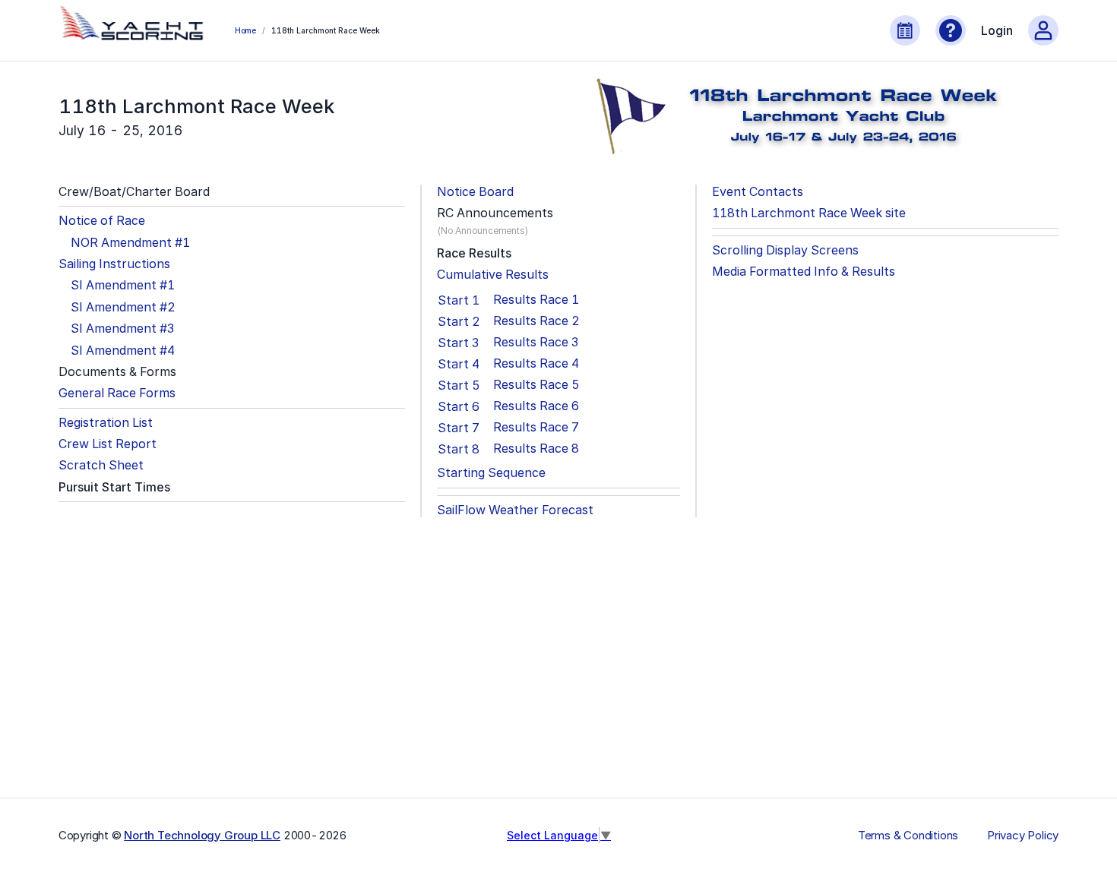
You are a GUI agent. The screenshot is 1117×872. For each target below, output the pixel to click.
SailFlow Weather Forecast (515, 510)
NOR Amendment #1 (130, 242)
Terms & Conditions (908, 835)
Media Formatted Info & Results (803, 271)
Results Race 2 (536, 321)
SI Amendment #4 (123, 350)
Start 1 (458, 300)
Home (245, 30)
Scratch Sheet (101, 465)
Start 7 (458, 427)
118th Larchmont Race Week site (809, 213)
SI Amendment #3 (122, 328)
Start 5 (459, 385)
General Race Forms (117, 393)
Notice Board (475, 192)
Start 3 (458, 342)
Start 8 (458, 449)
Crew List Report (108, 444)
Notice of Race (102, 220)
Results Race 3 (535, 342)
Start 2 (459, 321)
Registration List (106, 422)
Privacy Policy (1022, 835)
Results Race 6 (536, 406)
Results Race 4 (536, 363)
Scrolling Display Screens (785, 250)
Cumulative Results (493, 274)
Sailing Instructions (114, 264)
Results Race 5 (536, 385)
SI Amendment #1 (123, 285)
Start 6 (458, 406)
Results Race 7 (536, 427)
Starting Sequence (491, 473)
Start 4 (458, 363)
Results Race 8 (536, 448)
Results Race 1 (536, 299)
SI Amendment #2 (123, 307)
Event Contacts (757, 192)
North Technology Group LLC (202, 835)
